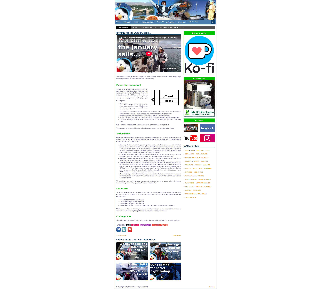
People (199, 186)
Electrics (189, 165)
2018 (186, 150)
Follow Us (170, 22)
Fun (200, 168)
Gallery (160, 22)
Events (188, 168)
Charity (188, 161)
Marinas (201, 175)
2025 (197, 154)
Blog (136, 22)
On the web (193, 22)
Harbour (207, 168)
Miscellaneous (191, 179)
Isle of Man (198, 172)
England (206, 165)
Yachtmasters (147, 22)
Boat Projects (202, 157)
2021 (202, 150)
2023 (128, 225)
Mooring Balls (205, 179)
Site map (212, 287)
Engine (198, 165)
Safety (188, 190)
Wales (204, 194)
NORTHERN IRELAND (159, 225)
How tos (188, 172)
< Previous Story (121, 235)
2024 (192, 154)
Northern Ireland (148, 27)
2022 (207, 150)
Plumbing (207, 186)
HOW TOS (135, 225)
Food (195, 168)
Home (118, 22)
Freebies (181, 22)
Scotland (197, 190)
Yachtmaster (190, 197)
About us (126, 22)
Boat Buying (190, 157)
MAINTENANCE (145, 225)
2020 (197, 150)
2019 (192, 150)
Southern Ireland (192, 194)
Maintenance (190, 175)
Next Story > (177, 235)
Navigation (189, 183)
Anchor (204, 154)
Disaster (204, 161)
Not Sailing (189, 186)
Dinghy (196, 161)
